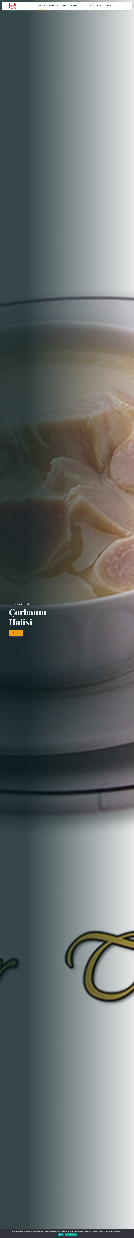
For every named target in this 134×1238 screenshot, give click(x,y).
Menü (65, 5)
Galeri (74, 5)
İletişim (109, 5)
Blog (99, 5)
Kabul (60, 1235)
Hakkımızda (54, 5)
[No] (131, 1233)
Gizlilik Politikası (71, 1235)
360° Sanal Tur (87, 5)
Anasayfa (41, 5)
